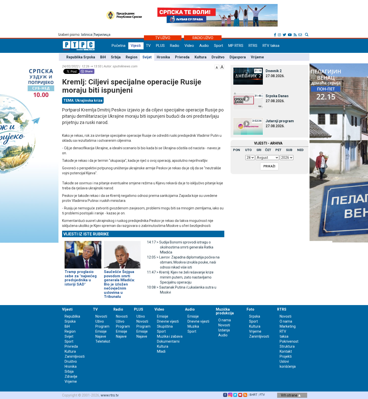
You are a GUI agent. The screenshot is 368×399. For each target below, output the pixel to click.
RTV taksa (271, 45)
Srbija (116, 57)
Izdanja (224, 330)
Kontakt (286, 351)
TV (148, 45)
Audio (204, 45)
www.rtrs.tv (110, 395)
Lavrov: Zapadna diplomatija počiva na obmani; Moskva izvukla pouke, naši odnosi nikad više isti (183, 262)
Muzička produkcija (225, 311)
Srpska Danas (277, 96)
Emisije (101, 331)
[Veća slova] (222, 67)
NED (300, 150)
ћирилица (102, 35)
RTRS (253, 45)
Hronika (163, 57)
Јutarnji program (280, 121)
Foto (250, 309)
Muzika (193, 326)
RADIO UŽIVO (203, 38)
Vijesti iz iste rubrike (86, 234)
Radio (174, 45)
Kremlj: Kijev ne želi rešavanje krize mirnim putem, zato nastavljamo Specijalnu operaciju (180, 277)
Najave (100, 336)
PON (236, 150)
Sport (218, 45)
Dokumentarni (168, 341)
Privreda (182, 57)
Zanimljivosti (75, 356)
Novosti (101, 316)
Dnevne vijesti (168, 321)
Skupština (165, 326)
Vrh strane (289, 395)
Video (189, 45)
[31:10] (248, 76)
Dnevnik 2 (274, 71)
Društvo (218, 57)
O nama (224, 320)
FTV (262, 394)
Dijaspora (238, 57)
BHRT (253, 394)
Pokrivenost (289, 341)
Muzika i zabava (169, 336)
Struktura (287, 346)
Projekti (286, 356)
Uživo (99, 321)
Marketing (288, 326)
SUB (289, 150)
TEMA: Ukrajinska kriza (82, 100)
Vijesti (136, 45)
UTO (248, 150)
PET (278, 150)
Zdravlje (71, 376)
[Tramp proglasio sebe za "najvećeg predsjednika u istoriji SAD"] (83, 252)
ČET (268, 150)
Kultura (201, 57)
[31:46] (248, 101)
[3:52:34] (248, 126)
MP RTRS (235, 45)
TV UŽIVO (162, 38)
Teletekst (102, 341)
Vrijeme (257, 57)
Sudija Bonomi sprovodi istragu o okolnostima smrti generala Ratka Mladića (180, 247)
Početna (118, 45)
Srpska (254, 316)
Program (102, 326)
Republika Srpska (80, 57)
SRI (258, 150)
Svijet (147, 57)
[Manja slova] (217, 67)
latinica (86, 35)
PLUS (160, 45)
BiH (103, 57)
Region (131, 57)
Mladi (161, 351)
